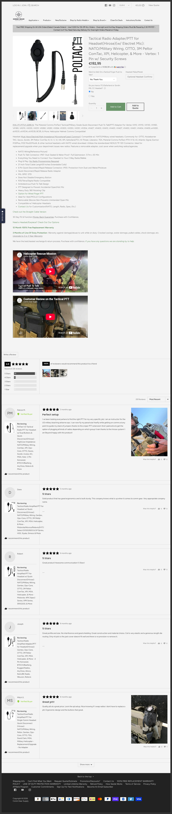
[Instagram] (114, 5)
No (92, 91)
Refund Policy (96, 784)
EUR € (122, 5)
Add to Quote (135, 106)
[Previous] (14, 116)
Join (24, 5)
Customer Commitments (42, 787)
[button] (124, 67)
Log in (16, 5)
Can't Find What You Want (39, 781)
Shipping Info (19, 781)
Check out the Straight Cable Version (29, 212)
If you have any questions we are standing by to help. (109, 241)
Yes (92, 96)
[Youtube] (110, 5)
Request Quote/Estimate (66, 781)
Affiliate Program (20, 787)
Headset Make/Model (134, 72)
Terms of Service (133, 784)
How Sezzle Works (114, 784)
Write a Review (10, 354)
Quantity (92, 103)
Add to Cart (115, 107)
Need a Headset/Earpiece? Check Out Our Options (36, 222)
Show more (85, 764)
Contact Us (23, 206)
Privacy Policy (149, 784)
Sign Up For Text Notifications (70, 787)
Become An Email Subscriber (100, 787)
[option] (21, 116)
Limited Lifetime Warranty (75, 784)
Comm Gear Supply (20, 801)
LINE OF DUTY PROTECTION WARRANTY (42, 784)
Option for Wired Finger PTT (30, 193)
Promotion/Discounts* (90, 781)
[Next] (82, 116)
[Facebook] (106, 5)
